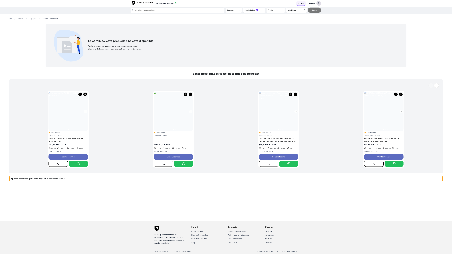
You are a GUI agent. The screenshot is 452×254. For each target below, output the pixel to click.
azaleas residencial (50, 19)
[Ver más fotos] (68, 111)
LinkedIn (268, 242)
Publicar (301, 3)
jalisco (20, 19)
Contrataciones (235, 239)
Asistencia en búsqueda (238, 235)
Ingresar (312, 3)
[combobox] (178, 10)
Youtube (268, 239)
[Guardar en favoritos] (85, 94)
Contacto (232, 242)
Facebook (269, 231)
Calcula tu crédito (199, 239)
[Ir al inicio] (142, 3)
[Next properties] (436, 85)
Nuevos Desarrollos (199, 235)
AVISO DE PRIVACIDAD (161, 252)
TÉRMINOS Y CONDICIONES (182, 252)
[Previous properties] (430, 85)
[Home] (10, 18)
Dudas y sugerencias (237, 231)
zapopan (33, 19)
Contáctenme (68, 157)
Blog (193, 242)
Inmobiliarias (197, 231)
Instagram (269, 235)
